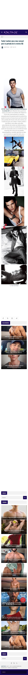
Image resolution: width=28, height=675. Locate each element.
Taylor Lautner (13, 285)
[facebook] (3, 318)
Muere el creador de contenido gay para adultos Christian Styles (16, 36)
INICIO (3, 672)
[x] (8, 318)
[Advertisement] (14, 15)
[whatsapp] (12, 318)
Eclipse (17, 285)
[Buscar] (26, 32)
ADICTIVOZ (6, 47)
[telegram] (17, 318)
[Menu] (1, 32)
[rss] (16, 663)
